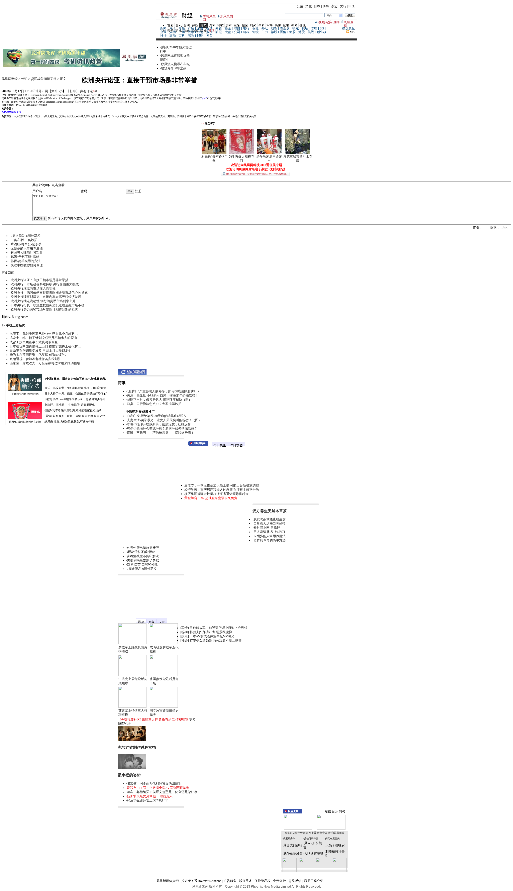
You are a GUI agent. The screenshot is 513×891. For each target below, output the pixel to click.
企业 (163, 32)
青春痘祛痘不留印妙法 (143, 556)
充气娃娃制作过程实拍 (137, 747)
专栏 (182, 28)
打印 (73, 91)
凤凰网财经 (10, 79)
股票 (191, 32)
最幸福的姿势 (129, 775)
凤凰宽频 (124, 619)
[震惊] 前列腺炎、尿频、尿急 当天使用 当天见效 (74, 416)
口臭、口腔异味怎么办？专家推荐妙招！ (156, 404)
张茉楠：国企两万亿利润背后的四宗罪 (154, 783)
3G (322, 28)
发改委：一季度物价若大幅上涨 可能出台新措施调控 (221, 485)
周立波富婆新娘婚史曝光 (164, 712)
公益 (300, 6)
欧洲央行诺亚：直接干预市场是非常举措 (39, 280)
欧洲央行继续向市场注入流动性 (33, 288)
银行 (246, 28)
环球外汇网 (40, 91)
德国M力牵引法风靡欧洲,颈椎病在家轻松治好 (72, 410)
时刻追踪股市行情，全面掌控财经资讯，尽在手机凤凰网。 (257, 174)
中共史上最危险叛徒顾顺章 (132, 681)
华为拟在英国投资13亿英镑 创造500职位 (38, 354)
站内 (329, 15)
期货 (274, 28)
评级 (255, 32)
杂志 (334, 6)
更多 (192, 719)
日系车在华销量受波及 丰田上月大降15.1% (40, 350)
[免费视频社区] (130, 719)
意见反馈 (295, 881)
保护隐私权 (262, 881)
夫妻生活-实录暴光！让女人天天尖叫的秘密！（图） (164, 420)
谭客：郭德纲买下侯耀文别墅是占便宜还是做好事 (162, 792)
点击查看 (58, 185)
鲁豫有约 (165, 719)
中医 (351, 6)
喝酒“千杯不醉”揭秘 (25, 256)
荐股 (274, 32)
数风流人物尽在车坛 (175, 64)
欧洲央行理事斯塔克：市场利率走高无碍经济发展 (46, 297)
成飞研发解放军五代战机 (164, 649)
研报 (218, 32)
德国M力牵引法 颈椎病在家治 (25, 421)
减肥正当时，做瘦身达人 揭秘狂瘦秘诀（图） (159, 399)
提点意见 (348, 28)
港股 (301, 32)
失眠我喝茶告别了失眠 (143, 560)
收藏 (295, 28)
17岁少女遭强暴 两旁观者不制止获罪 (216, 640)
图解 (283, 32)
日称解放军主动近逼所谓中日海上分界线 (218, 628)
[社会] (184, 640)
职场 (305, 28)
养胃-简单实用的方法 (25, 261)
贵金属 (285, 28)
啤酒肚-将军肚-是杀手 (26, 244)
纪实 (329, 22)
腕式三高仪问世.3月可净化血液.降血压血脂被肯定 (75, 387)
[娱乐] (184, 636)
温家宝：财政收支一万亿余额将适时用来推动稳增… (46, 363)
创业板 (321, 32)
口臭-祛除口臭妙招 (24, 240)
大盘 (228, 32)
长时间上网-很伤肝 (266, 527)
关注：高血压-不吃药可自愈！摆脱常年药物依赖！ (162, 395)
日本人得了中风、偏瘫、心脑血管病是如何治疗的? (75, 393)
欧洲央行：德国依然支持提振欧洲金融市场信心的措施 (49, 292)
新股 (292, 32)
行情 (200, 32)
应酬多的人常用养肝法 (27, 248)
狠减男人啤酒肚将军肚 (27, 252)
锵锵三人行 (150, 719)
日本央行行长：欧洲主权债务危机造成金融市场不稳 (47, 305)
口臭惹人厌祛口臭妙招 (269, 523)
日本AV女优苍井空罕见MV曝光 (212, 636)
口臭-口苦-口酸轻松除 (142, 564)
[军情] (184, 628)
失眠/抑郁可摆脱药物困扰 (24, 394)
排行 (163, 35)
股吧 (200, 35)
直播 (336, 22)
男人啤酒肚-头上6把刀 (269, 532)
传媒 (326, 6)
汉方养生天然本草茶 (269, 511)
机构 (246, 32)
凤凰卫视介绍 (313, 881)
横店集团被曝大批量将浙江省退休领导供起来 (216, 493)
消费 (200, 28)
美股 (311, 32)
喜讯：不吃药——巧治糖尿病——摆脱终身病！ (160, 432)
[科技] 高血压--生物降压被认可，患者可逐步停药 (74, 399)
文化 (308, 6)
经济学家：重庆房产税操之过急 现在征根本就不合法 (221, 489)
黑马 (191, 35)
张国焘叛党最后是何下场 (164, 681)
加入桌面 (226, 16)
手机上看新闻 (15, 325)
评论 (172, 28)
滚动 (172, 35)
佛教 (317, 6)
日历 (182, 32)
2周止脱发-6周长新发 (25, 235)
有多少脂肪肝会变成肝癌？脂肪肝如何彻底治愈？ (162, 428)
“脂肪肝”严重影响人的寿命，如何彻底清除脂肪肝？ (163, 391)
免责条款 (279, 881)
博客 (209, 35)
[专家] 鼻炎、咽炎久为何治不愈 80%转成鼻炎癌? (75, 378)
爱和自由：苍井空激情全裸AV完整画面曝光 (158, 787)
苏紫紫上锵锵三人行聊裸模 (132, 712)
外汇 (265, 28)
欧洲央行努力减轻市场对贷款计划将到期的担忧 (44, 309)
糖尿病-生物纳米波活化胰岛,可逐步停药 (69, 421)
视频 (321, 22)
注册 (138, 191)
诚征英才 (245, 881)
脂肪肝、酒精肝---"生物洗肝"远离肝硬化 (69, 404)
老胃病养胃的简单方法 (269, 540)
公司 (237, 32)
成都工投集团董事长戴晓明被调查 (34, 342)
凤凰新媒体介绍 (167, 881)
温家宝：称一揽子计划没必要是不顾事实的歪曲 (43, 338)
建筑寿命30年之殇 (174, 68)
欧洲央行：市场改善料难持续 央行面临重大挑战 (45, 284)
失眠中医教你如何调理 (27, 265)
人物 (172, 32)
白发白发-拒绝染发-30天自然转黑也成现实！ (158, 416)
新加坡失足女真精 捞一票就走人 (150, 796)
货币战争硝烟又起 (44, 79)
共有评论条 (89, 91)
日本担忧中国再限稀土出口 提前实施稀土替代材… (45, 346)
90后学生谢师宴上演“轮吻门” (147, 800)
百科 (182, 35)
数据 (209, 32)
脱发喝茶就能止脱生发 (269, 519)
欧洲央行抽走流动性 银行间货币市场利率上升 (43, 301)
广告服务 (230, 881)
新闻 (163, 28)
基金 (228, 28)
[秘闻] (184, 632)
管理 (314, 28)
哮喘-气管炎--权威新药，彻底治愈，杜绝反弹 (159, 424)
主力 (265, 32)
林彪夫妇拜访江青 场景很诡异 (211, 632)
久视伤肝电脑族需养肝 (143, 547)
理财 (237, 28)
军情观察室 (180, 719)
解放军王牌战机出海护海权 (132, 649)
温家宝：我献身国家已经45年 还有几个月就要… (44, 333)
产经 (191, 28)
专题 (218, 28)
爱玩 (343, 6)
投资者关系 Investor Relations (201, 881)
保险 (255, 28)
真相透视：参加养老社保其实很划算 (35, 359)
